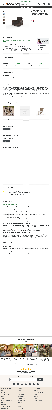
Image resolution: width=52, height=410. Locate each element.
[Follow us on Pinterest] (30, 383)
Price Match (20, 392)
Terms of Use (3, 398)
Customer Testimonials (38, 400)
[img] (17, 22)
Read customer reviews (25, 372)
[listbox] (4, 17)
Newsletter (20, 402)
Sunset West (33, 17)
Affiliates (36, 396)
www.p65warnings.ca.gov (24, 194)
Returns (2, 396)
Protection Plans (21, 396)
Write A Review (6, 128)
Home (4, 9)
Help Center (3, 402)
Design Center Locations (38, 392)
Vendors (35, 398)
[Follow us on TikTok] (34, 383)
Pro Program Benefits (22, 400)
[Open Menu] (3, 4)
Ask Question (6, 141)
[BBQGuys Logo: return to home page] (12, 4)
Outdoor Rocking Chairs (32, 9)
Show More (26, 69)
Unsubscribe (3, 404)
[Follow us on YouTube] (22, 383)
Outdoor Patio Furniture (16, 9)
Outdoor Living (8, 9)
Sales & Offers (20, 408)
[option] (4, 12)
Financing (20, 390)
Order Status (3, 392)
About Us (36, 390)
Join (40, 379)
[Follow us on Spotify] (38, 383)
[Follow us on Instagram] (26, 383)
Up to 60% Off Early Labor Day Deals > (26, 7)
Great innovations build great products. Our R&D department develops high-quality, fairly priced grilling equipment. (45, 361)
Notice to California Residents (7, 400)
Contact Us (3, 390)
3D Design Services (21, 394)
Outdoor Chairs (23, 9)
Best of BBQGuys (4, 408)
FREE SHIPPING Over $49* (26, 1)
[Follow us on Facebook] (14, 383)
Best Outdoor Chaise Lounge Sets (10, 77)
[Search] (35, 4)
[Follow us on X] (18, 383)
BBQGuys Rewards (21, 398)
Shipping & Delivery (5, 394)
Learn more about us (25, 341)
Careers (35, 394)
